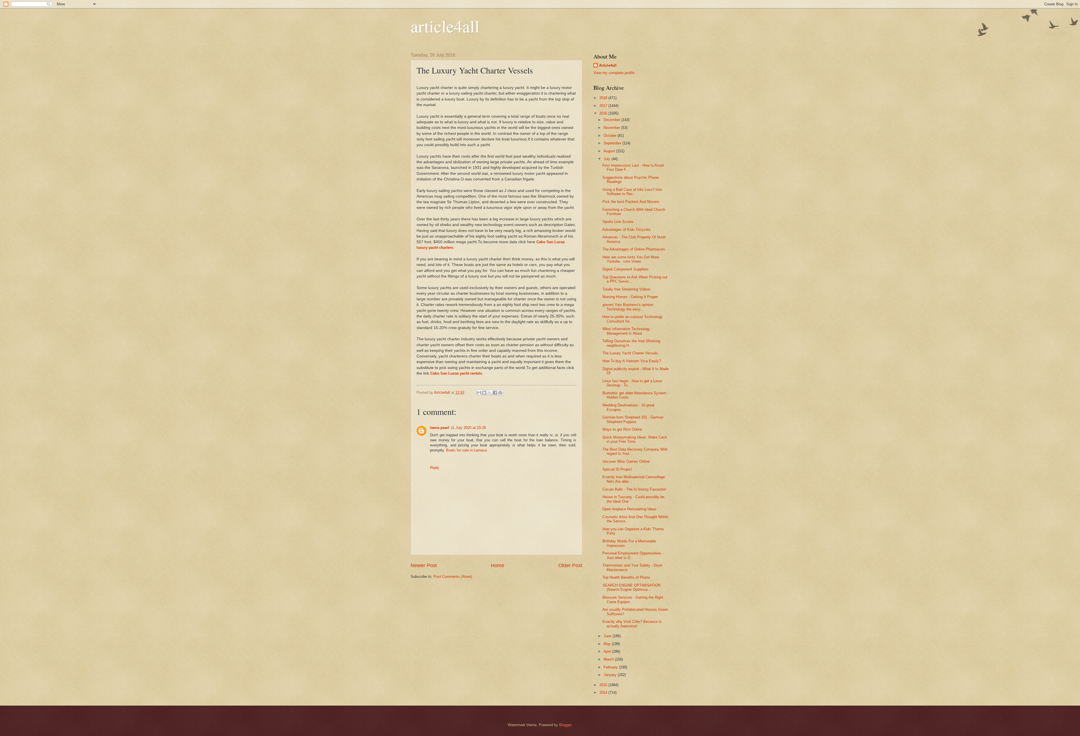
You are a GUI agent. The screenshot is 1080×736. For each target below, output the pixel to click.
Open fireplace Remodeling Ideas (629, 509)
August (610, 151)
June (608, 636)
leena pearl (439, 428)
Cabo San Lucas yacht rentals (456, 373)
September (613, 143)
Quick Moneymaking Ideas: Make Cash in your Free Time (634, 439)
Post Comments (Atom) (452, 576)
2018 (603, 98)
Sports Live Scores (618, 222)
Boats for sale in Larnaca (466, 450)
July (607, 159)
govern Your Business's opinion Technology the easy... (627, 307)
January (611, 675)
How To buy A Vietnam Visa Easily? (631, 361)
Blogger (565, 725)
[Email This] (479, 392)
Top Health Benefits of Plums (626, 577)
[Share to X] (489, 392)
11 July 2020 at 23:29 (468, 428)
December (612, 120)
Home (497, 565)
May (608, 644)
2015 (603, 685)
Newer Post (424, 565)
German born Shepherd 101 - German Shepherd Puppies (632, 419)
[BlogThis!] (484, 392)
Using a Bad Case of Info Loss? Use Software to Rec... (632, 191)
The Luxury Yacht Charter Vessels (630, 353)
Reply (434, 468)
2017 (603, 106)
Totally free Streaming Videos (626, 289)
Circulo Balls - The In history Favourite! (634, 489)
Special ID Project (617, 469)
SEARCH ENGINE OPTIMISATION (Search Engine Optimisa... (631, 587)
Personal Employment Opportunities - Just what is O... (632, 555)
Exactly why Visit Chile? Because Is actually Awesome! (632, 623)
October (611, 135)
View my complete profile (613, 73)
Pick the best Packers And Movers (630, 202)
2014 (603, 692)
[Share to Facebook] (495, 392)
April (608, 651)
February (611, 667)
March (609, 659)
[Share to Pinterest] (500, 392)
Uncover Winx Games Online (626, 461)
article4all (445, 26)
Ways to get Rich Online (622, 429)
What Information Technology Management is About (626, 331)
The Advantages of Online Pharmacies (633, 249)
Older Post (570, 565)
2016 (603, 113)
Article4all (607, 65)
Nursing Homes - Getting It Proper (630, 297)
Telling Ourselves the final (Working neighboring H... (631, 343)
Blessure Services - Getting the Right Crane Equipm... (632, 599)
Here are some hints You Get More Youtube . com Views (630, 259)
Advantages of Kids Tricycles (626, 229)
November (612, 128)
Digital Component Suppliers (625, 269)
